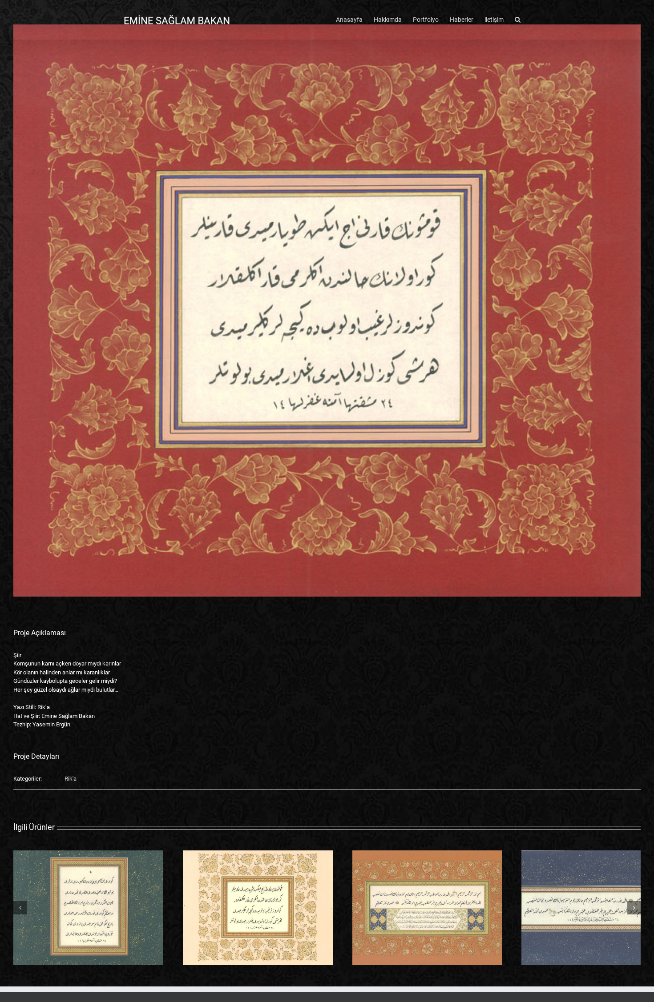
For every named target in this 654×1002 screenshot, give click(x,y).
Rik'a (71, 778)
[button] (518, 18)
